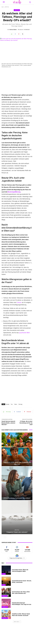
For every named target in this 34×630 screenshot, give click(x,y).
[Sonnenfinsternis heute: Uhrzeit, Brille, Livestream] (6, 581)
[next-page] (5, 537)
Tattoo (15, 404)
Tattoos (19, 302)
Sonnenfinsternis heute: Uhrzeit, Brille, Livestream (21, 581)
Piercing (20, 404)
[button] (30, 2)
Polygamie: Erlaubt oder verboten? (17, 532)
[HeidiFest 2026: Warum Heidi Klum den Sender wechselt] (6, 614)
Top (11, 404)
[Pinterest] (18, 34)
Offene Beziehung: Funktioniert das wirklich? (17, 498)
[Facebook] (15, 34)
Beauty (7, 404)
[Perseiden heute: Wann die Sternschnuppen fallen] (6, 570)
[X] (22, 34)
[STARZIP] (17, 2)
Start (3, 7)
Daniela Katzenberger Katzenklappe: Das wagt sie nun (21, 603)
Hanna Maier (13, 29)
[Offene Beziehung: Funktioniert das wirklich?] (17, 483)
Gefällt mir (7, 546)
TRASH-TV (4, 596)
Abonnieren (27, 546)
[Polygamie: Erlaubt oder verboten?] (17, 517)
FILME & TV (4, 607)
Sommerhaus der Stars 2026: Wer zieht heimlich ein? (21, 592)
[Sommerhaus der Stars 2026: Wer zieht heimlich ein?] (6, 592)
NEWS (3, 574)
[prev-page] (3, 537)
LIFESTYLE (7, 7)
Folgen (17, 546)
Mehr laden (16, 621)
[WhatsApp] (11, 34)
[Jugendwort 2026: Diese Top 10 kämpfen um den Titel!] (17, 449)
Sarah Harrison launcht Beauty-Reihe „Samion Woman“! (8, 422)
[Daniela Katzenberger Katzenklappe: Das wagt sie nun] (6, 603)
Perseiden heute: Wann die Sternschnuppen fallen (20, 570)
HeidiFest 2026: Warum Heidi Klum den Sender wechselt (21, 614)
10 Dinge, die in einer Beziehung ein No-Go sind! (26, 422)
